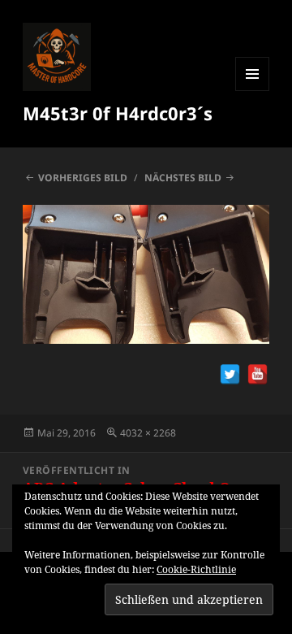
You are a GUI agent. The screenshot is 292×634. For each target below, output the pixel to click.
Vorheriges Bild (82, 178)
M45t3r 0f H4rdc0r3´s (118, 113)
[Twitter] (230, 374)
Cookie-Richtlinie (196, 569)
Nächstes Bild (182, 178)
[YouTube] (257, 374)
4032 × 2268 (148, 433)
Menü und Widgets (252, 90)
